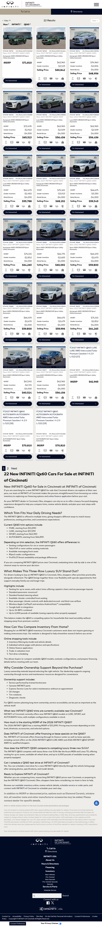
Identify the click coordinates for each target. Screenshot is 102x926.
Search (65, 895)
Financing (50, 867)
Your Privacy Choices (49, 923)
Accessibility (17, 916)
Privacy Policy (29, 916)
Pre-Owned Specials (50, 882)
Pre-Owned (50, 877)
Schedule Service (50, 890)
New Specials (50, 879)
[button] (96, 803)
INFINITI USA (50, 857)
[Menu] (96, 5)
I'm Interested (11, 80)
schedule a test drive (25, 766)
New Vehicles (50, 875)
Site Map (39, 916)
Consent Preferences (82, 916)
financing (39, 737)
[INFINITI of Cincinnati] (22, 4)
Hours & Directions (50, 864)
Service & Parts (50, 887)
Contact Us (6, 916)
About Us (50, 860)
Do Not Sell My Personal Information (59, 916)
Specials (50, 884)
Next (14, 468)
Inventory (50, 871)
